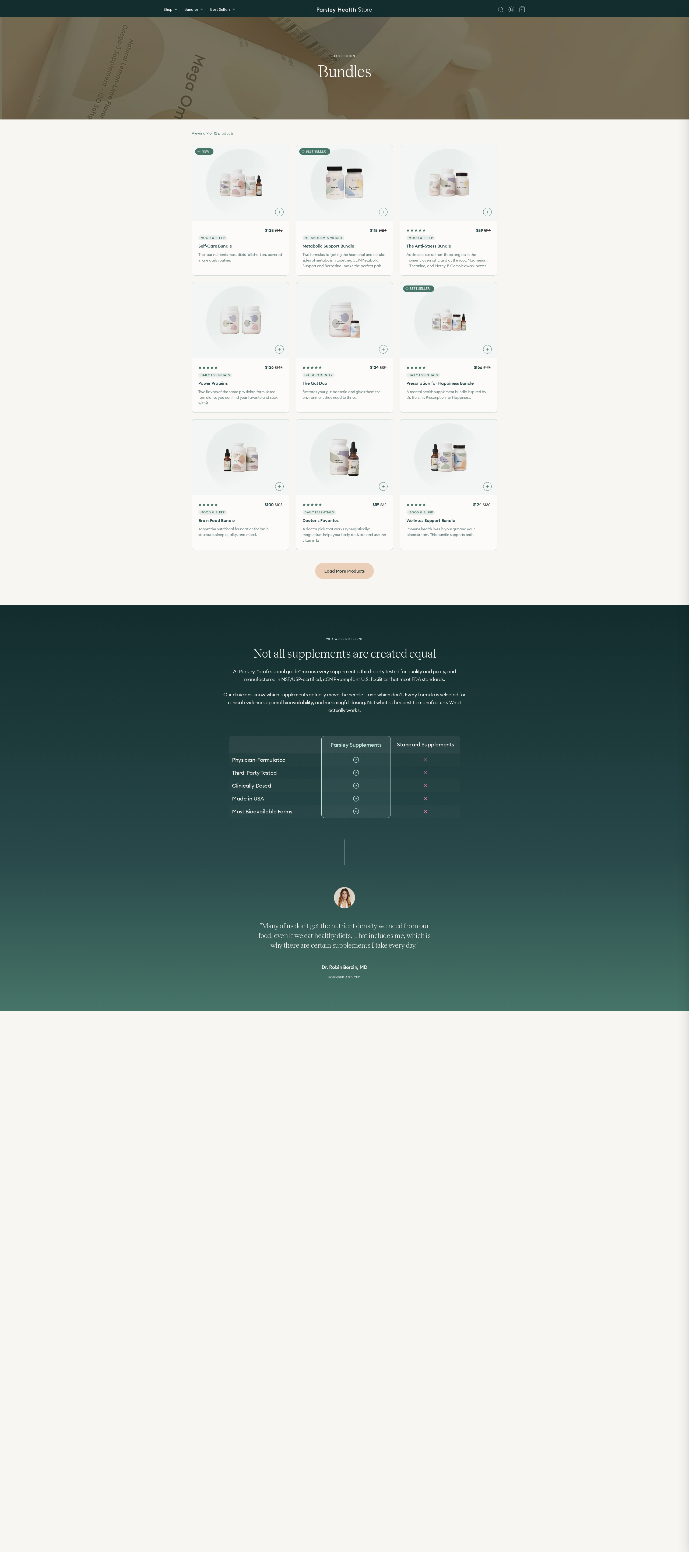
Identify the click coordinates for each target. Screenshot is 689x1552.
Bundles (191, 9)
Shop (168, 9)
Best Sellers (220, 9)
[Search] (500, 9)
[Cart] (522, 9)
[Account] (511, 9)
